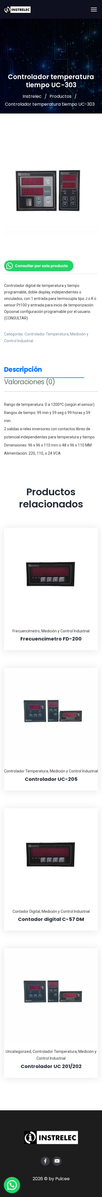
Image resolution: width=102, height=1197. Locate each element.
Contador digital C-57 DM (51, 919)
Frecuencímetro (26, 631)
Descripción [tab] (23, 370)
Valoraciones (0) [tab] (29, 382)
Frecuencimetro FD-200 (51, 638)
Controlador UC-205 (51, 779)
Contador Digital (26, 911)
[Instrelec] (17, 9)
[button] (12, 1185)
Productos (61, 96)
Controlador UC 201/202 (51, 1066)
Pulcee (62, 1179)
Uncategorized (18, 1051)
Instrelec (32, 96)
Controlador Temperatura (46, 334)
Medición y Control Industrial (65, 631)
